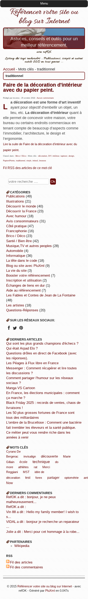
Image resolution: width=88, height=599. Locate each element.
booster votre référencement (28, 275)
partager (53, 477)
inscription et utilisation (24, 280)
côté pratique (16, 226)
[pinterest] (21, 329)
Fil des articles (21, 562)
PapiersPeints (9, 161)
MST (26, 472)
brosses (42, 161)
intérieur (56, 156)
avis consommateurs (22, 221)
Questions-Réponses (22, 310)
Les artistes (15, 305)
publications (15, 196)
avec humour (16, 216)
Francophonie (16, 231)
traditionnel (20, 161)
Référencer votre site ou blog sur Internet (44, 16)
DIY (49, 156)
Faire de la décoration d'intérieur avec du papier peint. (42, 87)
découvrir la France (21, 211)
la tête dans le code (21, 260)
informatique (15, 256)
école (23, 462)
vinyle (28, 161)
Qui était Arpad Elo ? (22, 348)
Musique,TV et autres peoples (29, 246)
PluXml (50, 590)
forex (38, 477)
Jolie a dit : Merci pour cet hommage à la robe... (42, 532)
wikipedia (21, 546)
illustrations (15, 201)
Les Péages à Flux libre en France (32, 363)
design (71, 156)
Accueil (9, 69)
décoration (42, 156)
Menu (44, 3)
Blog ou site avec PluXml (25, 266)
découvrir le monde (21, 206)
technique (41, 461)
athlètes (23, 467)
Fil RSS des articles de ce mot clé (27, 168)
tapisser (64, 156)
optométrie (71, 477)
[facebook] (8, 329)
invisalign (30, 456)
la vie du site (16, 270)
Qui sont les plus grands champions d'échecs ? (42, 343)
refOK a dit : (16, 507)
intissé (35, 161)
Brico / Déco (21, 156)
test (27, 477)
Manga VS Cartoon (20, 388)
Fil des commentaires (26, 567)
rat (35, 467)
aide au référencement (23, 290)
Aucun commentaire (45, 98)
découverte (49, 456)
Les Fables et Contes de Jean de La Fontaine (40, 295)
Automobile (14, 251)
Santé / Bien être (19, 241)
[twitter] (14, 329)
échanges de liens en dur (25, 285)
